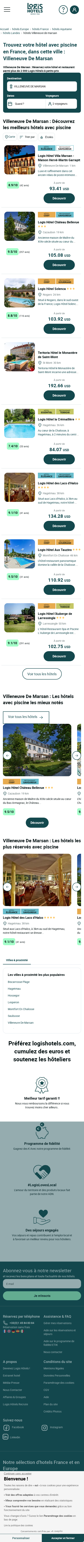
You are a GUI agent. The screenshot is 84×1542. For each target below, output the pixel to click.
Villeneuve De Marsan (21, 1022)
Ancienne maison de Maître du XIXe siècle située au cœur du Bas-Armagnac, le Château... (37, 801)
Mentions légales (54, 1368)
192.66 (59, 385)
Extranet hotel (11, 1375)
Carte (11, 136)
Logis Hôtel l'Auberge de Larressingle (55, 616)
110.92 (59, 580)
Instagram (56, 1427)
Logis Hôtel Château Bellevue (24, 788)
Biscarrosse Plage (18, 982)
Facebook (18, 1427)
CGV (46, 1390)
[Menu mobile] (7, 10)
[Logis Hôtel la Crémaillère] (19, 423)
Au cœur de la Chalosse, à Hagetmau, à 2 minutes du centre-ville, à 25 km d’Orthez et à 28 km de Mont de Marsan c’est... (58, 436)
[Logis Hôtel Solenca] (19, 292)
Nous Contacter (12, 1390)
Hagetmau (14, 988)
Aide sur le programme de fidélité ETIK (59, 1343)
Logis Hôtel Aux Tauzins (55, 550)
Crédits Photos (53, 1411)
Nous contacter (53, 1352)
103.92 (59, 319)
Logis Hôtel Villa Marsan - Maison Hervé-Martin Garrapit (59, 158)
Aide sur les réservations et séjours (60, 1332)
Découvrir (59, 198)
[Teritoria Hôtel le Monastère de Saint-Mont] (19, 356)
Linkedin (15, 1437)
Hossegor (14, 995)
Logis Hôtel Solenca (52, 289)
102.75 (59, 646)
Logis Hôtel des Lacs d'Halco (23, 917)
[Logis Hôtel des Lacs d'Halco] (19, 487)
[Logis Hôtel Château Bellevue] (19, 226)
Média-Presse (11, 1382)
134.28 (59, 516)
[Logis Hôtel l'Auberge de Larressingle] (19, 617)
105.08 (59, 255)
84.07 (59, 449)
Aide (46, 1397)
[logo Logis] (35, 8)
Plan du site (51, 1404)
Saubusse (14, 1016)
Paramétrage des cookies (59, 1382)
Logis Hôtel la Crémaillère (56, 419)
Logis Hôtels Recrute (15, 1404)
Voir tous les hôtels (42, 674)
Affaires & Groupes (14, 1397)
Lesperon (13, 1002)
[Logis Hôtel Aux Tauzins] (19, 553)
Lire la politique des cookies (18, 1525)
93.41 (59, 188)
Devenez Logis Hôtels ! (16, 1368)
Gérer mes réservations (57, 1323)
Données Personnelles (57, 1375)
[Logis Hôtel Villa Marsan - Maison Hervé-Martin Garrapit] (19, 159)
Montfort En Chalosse (21, 1009)
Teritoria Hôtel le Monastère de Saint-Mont (57, 355)
